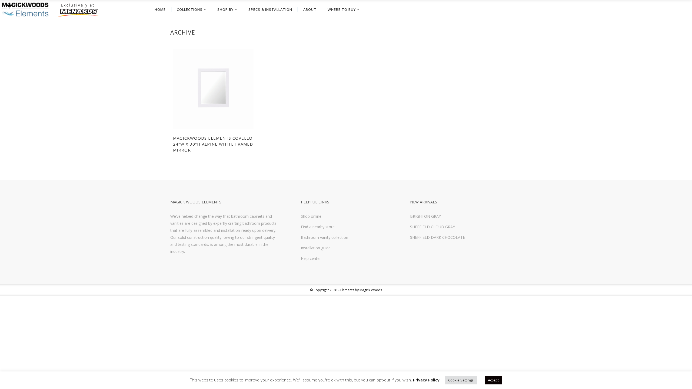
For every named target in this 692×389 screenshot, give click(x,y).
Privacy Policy (426, 380)
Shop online (311, 216)
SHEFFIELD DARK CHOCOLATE (437, 237)
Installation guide (316, 247)
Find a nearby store (318, 226)
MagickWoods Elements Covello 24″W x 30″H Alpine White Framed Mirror (213, 144)
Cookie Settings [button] (461, 380)
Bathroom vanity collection (324, 237)
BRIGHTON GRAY (425, 216)
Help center (311, 258)
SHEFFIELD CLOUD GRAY (432, 226)
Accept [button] (493, 380)
